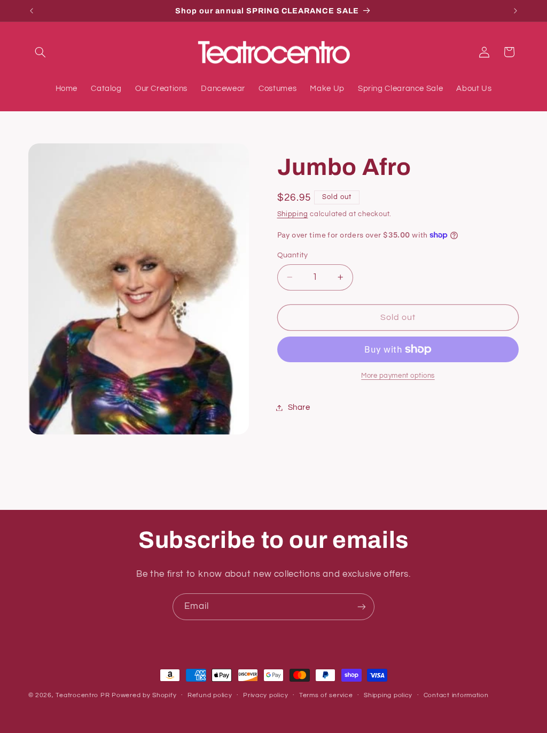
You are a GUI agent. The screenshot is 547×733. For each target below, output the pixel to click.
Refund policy (209, 695)
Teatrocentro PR (83, 695)
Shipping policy (388, 695)
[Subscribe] (361, 606)
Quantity (292, 255)
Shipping (292, 214)
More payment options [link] (398, 375)
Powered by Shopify (144, 695)
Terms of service (326, 695)
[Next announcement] (515, 10)
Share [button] (299, 407)
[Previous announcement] (31, 10)
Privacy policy (265, 695)
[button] (40, 52)
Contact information (456, 695)
